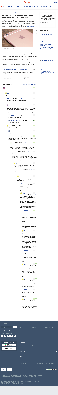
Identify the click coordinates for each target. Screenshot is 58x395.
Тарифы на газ (47, 328)
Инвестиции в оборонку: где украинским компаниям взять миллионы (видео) (47, 35)
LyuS (8, 93)
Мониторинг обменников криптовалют (26, 331)
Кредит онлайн (34, 330)
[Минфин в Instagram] (11, 336)
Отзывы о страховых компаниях (37, 363)
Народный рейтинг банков (49, 330)
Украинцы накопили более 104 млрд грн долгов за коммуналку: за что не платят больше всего (47, 55)
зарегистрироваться (28, 315)
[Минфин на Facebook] (2, 336)
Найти (14, 327)
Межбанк (21, 328)
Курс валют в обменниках (36, 344)
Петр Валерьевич (14, 120)
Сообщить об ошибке (6, 330)
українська (54, 2)
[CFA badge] (15, 370)
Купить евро (34, 345)
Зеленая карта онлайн (23, 363)
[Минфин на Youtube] (15, 336)
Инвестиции (35, 6)
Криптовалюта (43, 6)
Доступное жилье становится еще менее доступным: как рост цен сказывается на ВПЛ (47, 44)
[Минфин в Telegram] (5, 336)
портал (27, 26)
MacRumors (32, 26)
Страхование (27, 6)
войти (21, 315)
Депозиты (10, 6)
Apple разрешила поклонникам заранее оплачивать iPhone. (16, 69)
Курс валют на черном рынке (49, 344)
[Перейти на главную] (29, 2)
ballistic (9, 98)
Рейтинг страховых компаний (49, 363)
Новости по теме (44, 30)
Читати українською (16, 12)
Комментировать (34, 78)
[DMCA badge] (51, 369)
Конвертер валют (22, 330)
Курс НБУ (21, 327)
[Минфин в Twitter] (8, 336)
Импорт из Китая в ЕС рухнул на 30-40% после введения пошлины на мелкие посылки (47, 68)
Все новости (42, 76)
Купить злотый (47, 345)
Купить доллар (22, 345)
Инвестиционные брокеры (49, 327)
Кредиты (16, 6)
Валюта (5, 6)
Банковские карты (35, 327)
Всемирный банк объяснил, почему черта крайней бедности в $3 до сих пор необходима (47, 40)
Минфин (9, 78)
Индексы (50, 6)
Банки (21, 6)
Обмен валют (22, 344)
